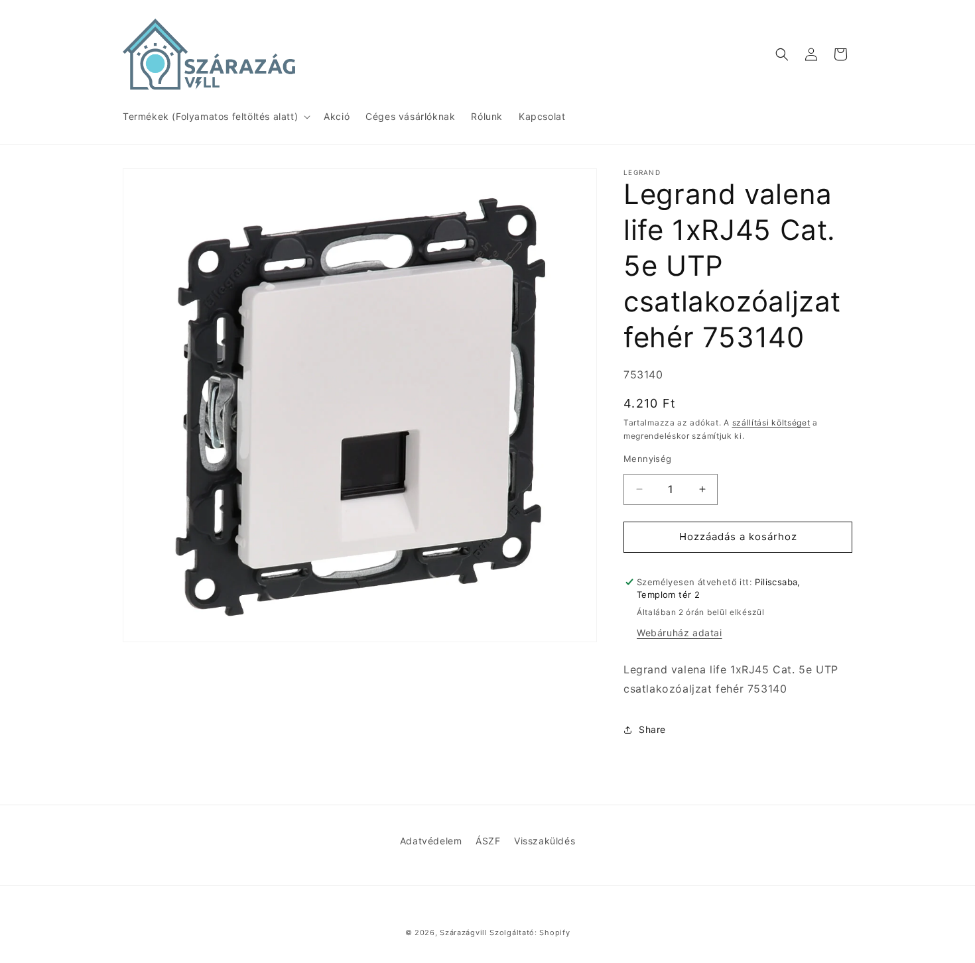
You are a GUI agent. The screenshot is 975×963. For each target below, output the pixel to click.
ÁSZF (488, 840)
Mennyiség (647, 458)
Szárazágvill (463, 932)
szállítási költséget (771, 422)
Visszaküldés (544, 840)
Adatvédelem (431, 840)
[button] (215, 117)
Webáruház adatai (679, 632)
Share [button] (652, 729)
